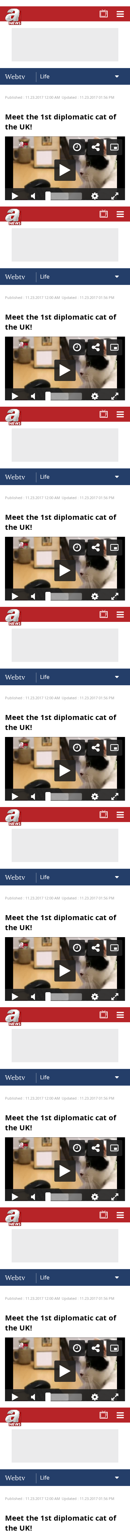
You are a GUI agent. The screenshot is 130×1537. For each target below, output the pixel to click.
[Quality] (98, 1529)
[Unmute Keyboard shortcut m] (31, 1529)
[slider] (65, 1529)
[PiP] (119, 11)
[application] (65, 768)
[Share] (101, 11)
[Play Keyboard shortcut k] (10, 1529)
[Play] (65, 768)
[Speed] (82, 11)
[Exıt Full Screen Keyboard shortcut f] (119, 1529)
